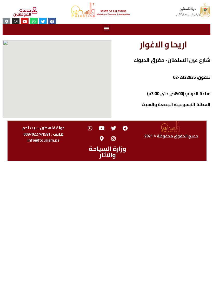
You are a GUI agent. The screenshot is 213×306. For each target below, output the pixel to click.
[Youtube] (102, 128)
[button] (106, 28)
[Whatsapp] (90, 128)
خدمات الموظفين (22, 12)
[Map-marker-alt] (102, 139)
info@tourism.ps (43, 140)
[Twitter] (113, 128)
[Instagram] (113, 139)
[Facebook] (125, 128)
